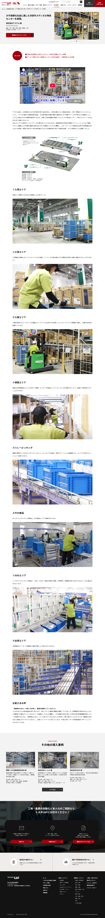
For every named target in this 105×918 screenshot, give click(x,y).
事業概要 (80, 5)
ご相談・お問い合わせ (100, 3)
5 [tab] (81, 41)
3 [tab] (76, 41)
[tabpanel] (76, 26)
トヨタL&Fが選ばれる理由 (49, 880)
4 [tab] (79, 41)
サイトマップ (10, 914)
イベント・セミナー (72, 5)
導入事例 (56, 5)
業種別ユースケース (79, 878)
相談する (25, 842)
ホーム (25, 5)
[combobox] (70, 2)
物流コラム (63, 5)
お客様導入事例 (10, 9)
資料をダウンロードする (85, 842)
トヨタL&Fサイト (53, 2)
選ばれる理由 (31, 5)
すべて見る (56, 790)
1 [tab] (71, 41)
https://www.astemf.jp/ (12, 25)
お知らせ (45, 890)
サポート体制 (38, 5)
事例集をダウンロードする (22, 35)
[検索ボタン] (81, 2)
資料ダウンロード (89, 3)
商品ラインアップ (47, 5)
